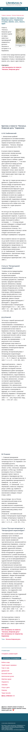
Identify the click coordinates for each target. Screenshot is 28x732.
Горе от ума (5, 668)
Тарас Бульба (6, 693)
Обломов (4, 684)
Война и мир (6, 662)
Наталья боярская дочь (18, 15)
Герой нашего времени (9, 665)
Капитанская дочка (8, 676)
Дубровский (5, 671)
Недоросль (5, 682)
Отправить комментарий (9, 654)
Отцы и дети (6, 687)
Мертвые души (6, 679)
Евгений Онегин (7, 673)
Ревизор (4, 690)
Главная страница (6, 15)
